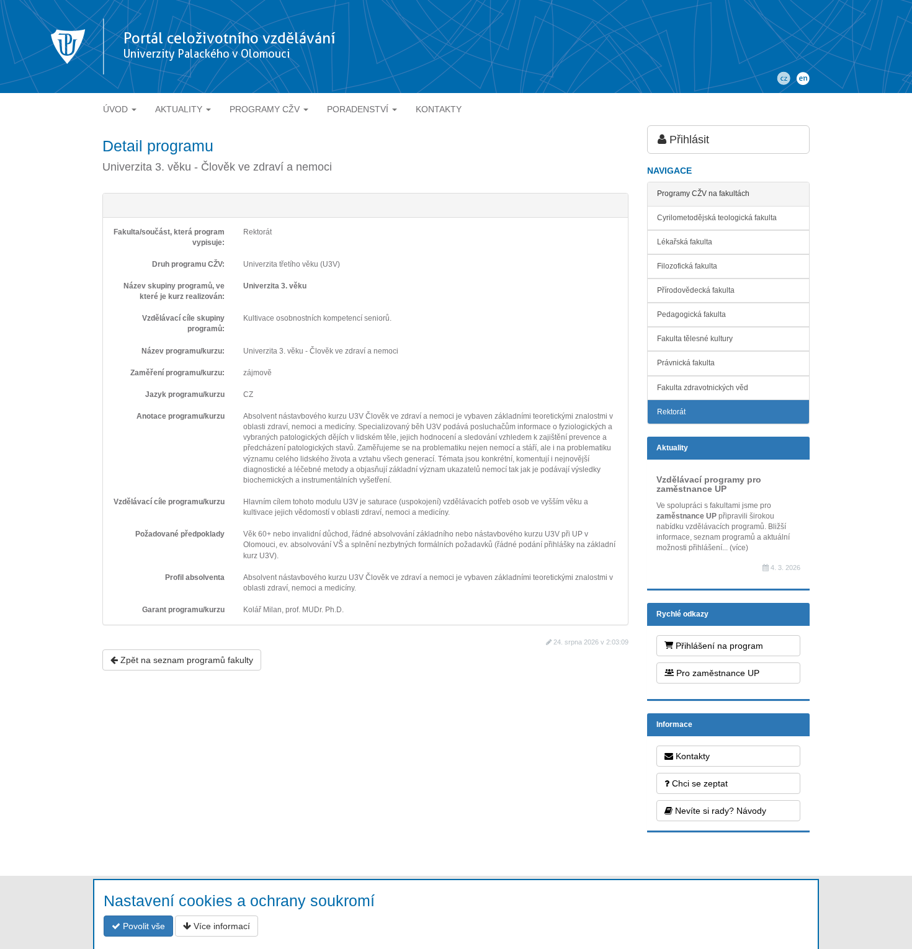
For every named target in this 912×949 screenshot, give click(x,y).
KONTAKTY (439, 109)
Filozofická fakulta (687, 266)
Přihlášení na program (718, 646)
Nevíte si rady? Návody (719, 811)
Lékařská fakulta (684, 242)
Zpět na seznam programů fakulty (185, 660)
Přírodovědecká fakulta (696, 290)
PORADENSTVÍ (359, 109)
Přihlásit (687, 139)
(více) (739, 547)
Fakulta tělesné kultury (695, 338)
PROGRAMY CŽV (266, 109)
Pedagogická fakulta (691, 314)
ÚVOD (116, 109)
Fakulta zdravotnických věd (702, 387)
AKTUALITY (180, 109)
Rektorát (671, 412)
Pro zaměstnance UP (716, 673)
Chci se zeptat (698, 783)
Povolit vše (142, 926)
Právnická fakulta (686, 363)
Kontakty (691, 756)
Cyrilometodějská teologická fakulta (717, 217)
